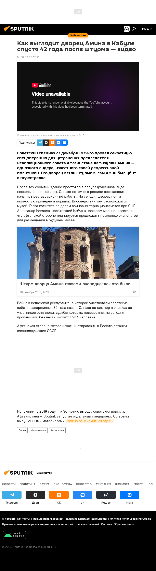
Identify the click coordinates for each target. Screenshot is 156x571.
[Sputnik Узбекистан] (20, 32)
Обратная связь (124, 524)
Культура (122, 484)
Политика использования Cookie (129, 518)
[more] (134, 292)
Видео (22, 430)
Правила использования (47, 518)
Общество (84, 484)
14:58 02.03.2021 (28, 57)
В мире (44, 484)
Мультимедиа (38, 430)
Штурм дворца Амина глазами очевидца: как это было (75, 283)
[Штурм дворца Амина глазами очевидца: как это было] (78, 253)
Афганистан (57, 430)
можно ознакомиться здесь (90, 421)
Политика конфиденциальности (86, 518)
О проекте (9, 518)
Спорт (138, 484)
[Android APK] (14, 535)
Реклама (106, 524)
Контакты (23, 518)
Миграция (103, 484)
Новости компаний (87, 524)
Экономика (63, 484)
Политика (27, 484)
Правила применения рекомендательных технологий (37, 524)
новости (9, 484)
